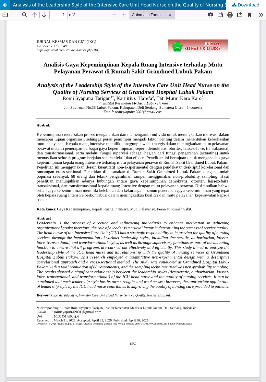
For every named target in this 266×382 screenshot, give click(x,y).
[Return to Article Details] (5, 5)
